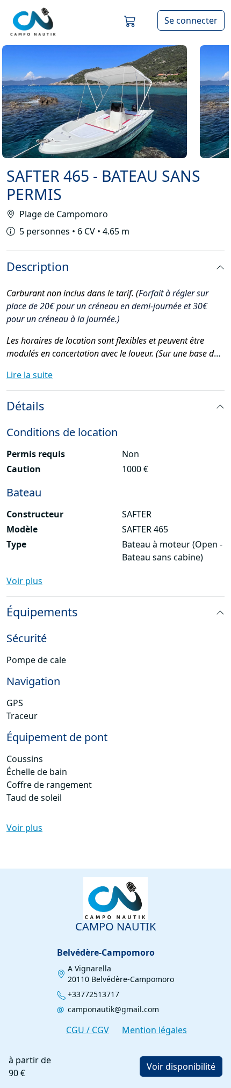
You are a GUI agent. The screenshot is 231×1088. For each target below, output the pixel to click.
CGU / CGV (87, 1030)
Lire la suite (29, 375)
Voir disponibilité (181, 1066)
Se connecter (191, 20)
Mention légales (154, 1030)
